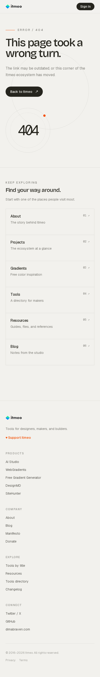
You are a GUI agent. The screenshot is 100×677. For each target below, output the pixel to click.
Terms (23, 660)
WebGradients (16, 470)
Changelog (14, 589)
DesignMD (13, 485)
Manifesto (13, 533)
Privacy (10, 660)
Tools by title (15, 565)
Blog (9, 525)
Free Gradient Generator (23, 478)
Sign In (85, 6)
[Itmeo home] (14, 6)
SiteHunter (13, 493)
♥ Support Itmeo (18, 438)
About (10, 518)
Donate (11, 541)
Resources (14, 573)
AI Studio (12, 462)
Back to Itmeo (24, 91)
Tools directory (17, 581)
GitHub (10, 621)
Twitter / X (13, 613)
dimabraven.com (18, 629)
